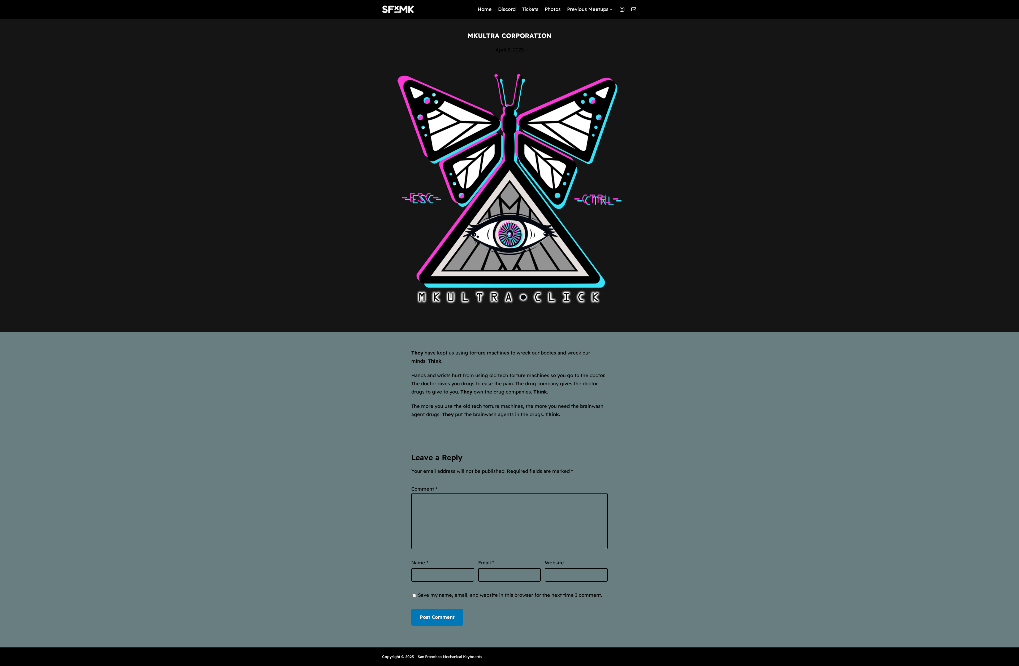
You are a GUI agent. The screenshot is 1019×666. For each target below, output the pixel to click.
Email (486, 563)
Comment (424, 489)
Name (419, 563)
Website (554, 563)
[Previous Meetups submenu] (611, 9)
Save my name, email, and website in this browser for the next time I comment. (510, 595)
